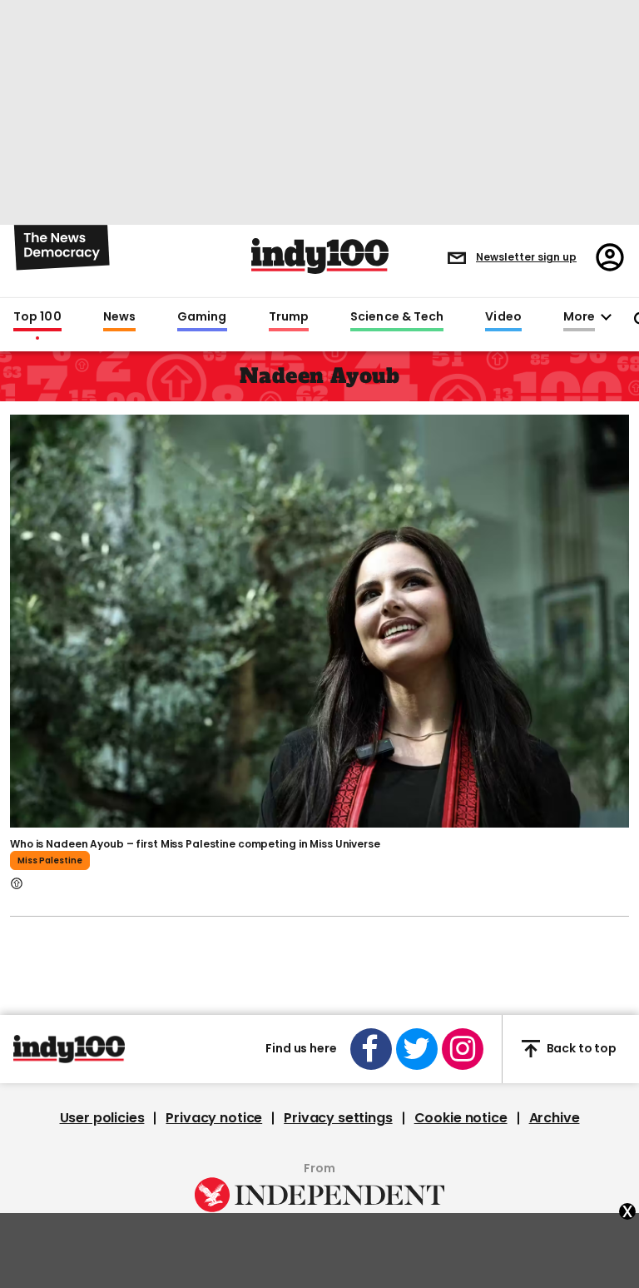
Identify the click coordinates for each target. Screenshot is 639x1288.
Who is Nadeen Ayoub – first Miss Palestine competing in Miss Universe (195, 844)
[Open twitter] (417, 1049)
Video (503, 317)
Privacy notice (214, 1118)
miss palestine (49, 860)
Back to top (582, 1048)
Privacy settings (338, 1118)
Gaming (202, 317)
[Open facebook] (371, 1049)
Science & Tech (396, 317)
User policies (102, 1118)
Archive (554, 1118)
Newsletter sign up (526, 257)
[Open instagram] (462, 1049)
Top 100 (37, 317)
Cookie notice (461, 1118)
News (119, 317)
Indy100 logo (320, 256)
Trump (289, 317)
